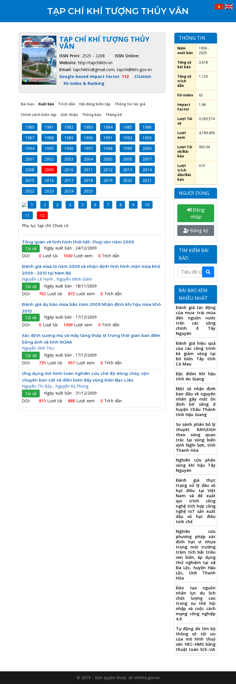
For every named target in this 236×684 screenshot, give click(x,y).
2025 (88, 191)
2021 (147, 180)
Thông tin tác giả (130, 104)
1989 (68, 137)
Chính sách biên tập (38, 114)
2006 (127, 159)
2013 (127, 169)
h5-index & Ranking (84, 83)
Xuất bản (46, 104)
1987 (29, 137)
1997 (88, 148)
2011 (88, 169)
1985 (127, 127)
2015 (29, 180)
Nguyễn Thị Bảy (37, 386)
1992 (127, 137)
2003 (68, 159)
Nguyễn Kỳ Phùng (71, 386)
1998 (108, 148)
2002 (49, 159)
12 (42, 215)
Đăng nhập (197, 213)
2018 (88, 180)
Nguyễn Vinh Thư (38, 348)
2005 (108, 159)
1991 (108, 137)
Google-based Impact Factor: (94, 76)
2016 (49, 180)
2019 (108, 180)
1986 (147, 127)
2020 (127, 180)
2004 (88, 159)
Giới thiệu (69, 114)
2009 (49, 169)
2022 (29, 191)
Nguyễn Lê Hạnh (38, 279)
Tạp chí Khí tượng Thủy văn (118, 11)
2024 (68, 191)
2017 (68, 180)
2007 (147, 159)
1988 (49, 137)
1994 (29, 148)
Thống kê (113, 114)
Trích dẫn (66, 104)
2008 (29, 169)
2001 (29, 159)
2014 (147, 169)
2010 (68, 169)
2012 (108, 169)
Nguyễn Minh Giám (74, 279)
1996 (68, 148)
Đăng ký (198, 230)
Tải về (31, 248)
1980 (29, 127)
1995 (49, 148)
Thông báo (91, 114)
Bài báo (27, 104)
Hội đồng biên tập (95, 104)
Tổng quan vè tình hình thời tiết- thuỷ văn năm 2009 (78, 242)
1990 (88, 137)
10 (147, 204)
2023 (49, 191)
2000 (147, 148)
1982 (68, 127)
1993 (147, 137)
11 (27, 215)
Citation (142, 76)
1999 (127, 148)
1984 (108, 127)
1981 (49, 127)
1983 (88, 127)
